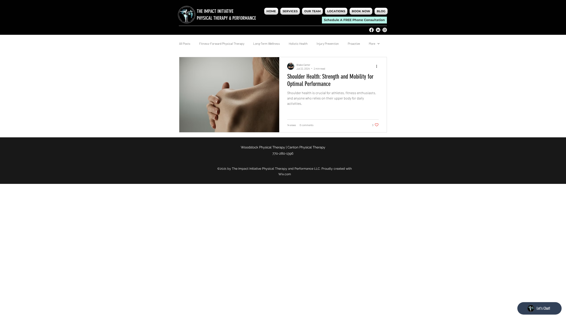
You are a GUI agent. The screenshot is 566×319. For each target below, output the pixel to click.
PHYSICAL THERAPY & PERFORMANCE (226, 18)
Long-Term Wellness (266, 43)
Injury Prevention (328, 43)
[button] (336, 11)
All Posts (184, 43)
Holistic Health (298, 43)
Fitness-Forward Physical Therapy (221, 43)
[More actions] (378, 66)
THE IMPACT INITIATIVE (215, 11)
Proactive (354, 43)
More (372, 43)
